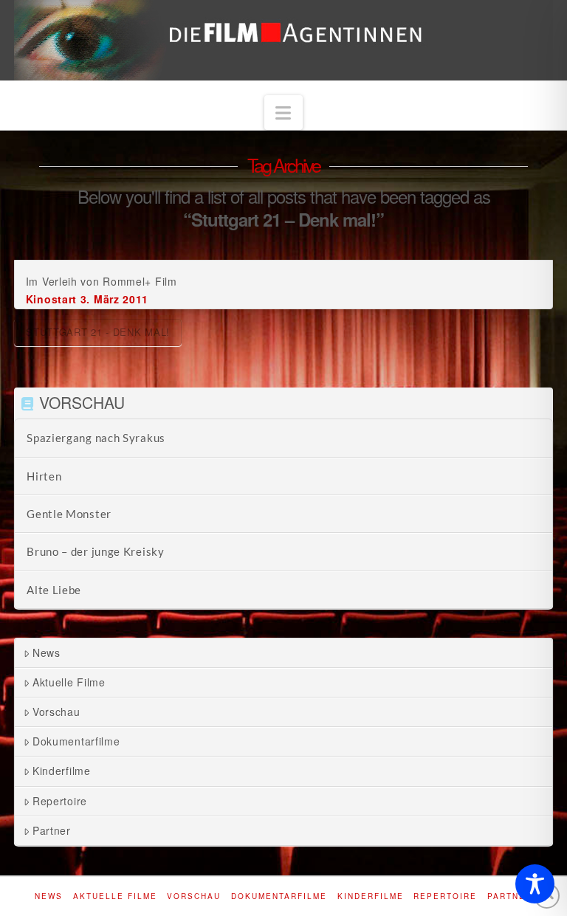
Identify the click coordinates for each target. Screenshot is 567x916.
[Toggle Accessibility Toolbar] (535, 884)
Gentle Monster (69, 513)
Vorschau (56, 711)
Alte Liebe (54, 589)
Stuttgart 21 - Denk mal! (98, 332)
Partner (51, 830)
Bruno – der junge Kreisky (96, 551)
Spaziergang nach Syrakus (96, 437)
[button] (283, 112)
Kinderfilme (61, 770)
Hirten (44, 476)
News (46, 652)
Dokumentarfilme (76, 741)
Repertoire (59, 800)
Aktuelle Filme (69, 682)
